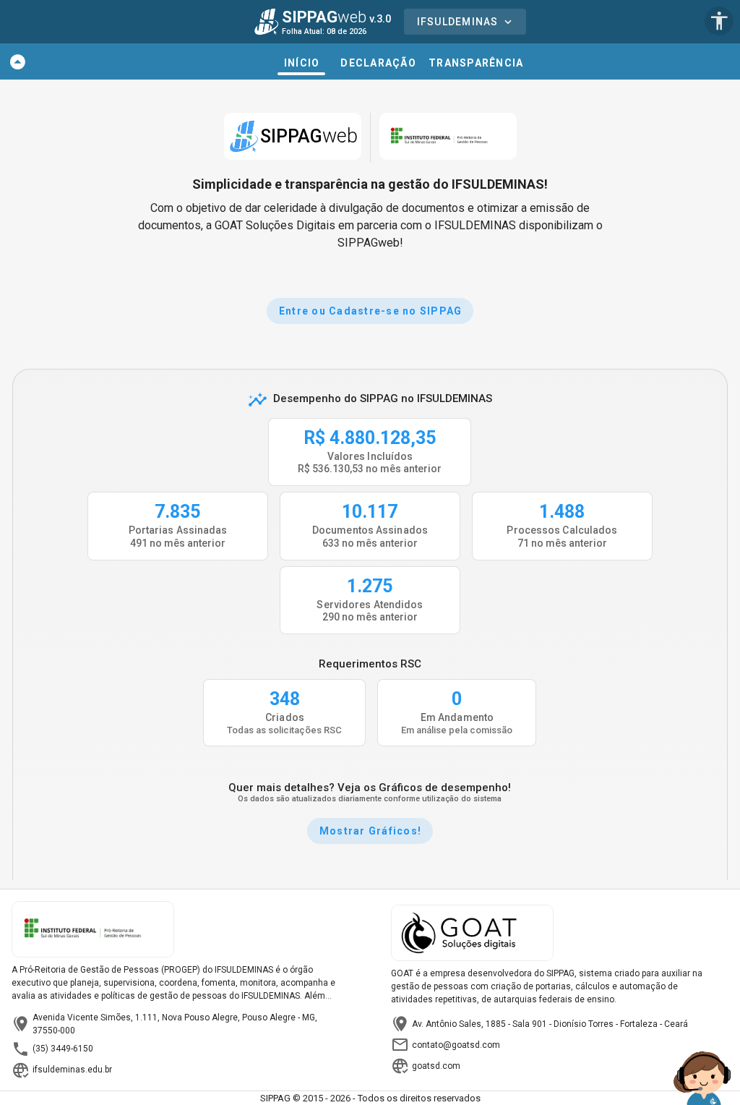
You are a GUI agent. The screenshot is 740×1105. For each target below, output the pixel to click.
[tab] (301, 61)
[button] (18, 62)
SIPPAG (309, 136)
